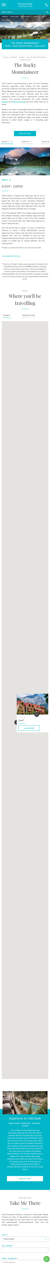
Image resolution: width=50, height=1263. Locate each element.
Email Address (10, 1259)
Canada (35, 16)
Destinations (14, 16)
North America (25, 16)
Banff (6, 315)
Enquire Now (25, 133)
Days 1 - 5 (7, 142)
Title (5, 1235)
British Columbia (19, 102)
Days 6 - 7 (27, 142)
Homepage (5, 16)
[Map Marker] (36, 714)
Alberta (5, 102)
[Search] (47, 12)
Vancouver (28, 315)
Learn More (29, 728)
